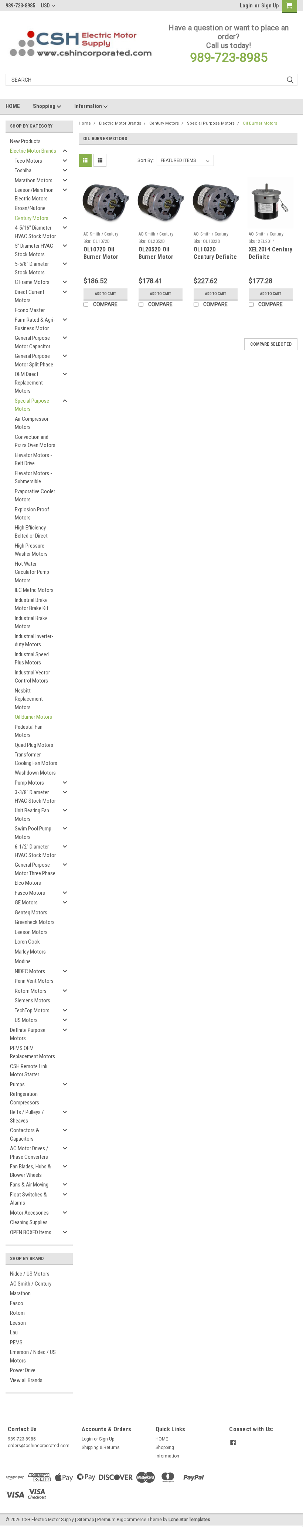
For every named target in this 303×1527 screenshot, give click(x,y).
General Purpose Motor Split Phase (34, 360)
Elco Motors (28, 883)
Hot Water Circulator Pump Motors (32, 572)
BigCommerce (131, 1519)
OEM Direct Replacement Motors (29, 382)
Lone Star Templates (189, 1519)
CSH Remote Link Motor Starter (29, 1070)
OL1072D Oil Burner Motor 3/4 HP (101, 257)
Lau (14, 1332)
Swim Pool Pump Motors (33, 832)
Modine (23, 961)
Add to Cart (105, 294)
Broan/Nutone (30, 208)
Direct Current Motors (29, 296)
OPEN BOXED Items (30, 1232)
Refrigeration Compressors (24, 1098)
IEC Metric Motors (34, 590)
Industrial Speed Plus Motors (32, 658)
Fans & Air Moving (29, 1184)
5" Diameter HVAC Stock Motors (34, 250)
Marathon (20, 1293)
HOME (13, 106)
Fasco (16, 1303)
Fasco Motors (30, 893)
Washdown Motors (35, 772)
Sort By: (145, 160)
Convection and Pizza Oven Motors (35, 441)
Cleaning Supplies (29, 1222)
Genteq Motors (31, 912)
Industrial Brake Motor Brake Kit (31, 604)
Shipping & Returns (101, 1447)
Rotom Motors (31, 991)
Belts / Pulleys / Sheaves (27, 1116)
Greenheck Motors (35, 922)
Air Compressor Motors (31, 423)
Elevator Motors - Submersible (33, 477)
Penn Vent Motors (34, 981)
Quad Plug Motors (34, 745)
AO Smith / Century (30, 1283)
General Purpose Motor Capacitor (32, 342)
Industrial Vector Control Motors (32, 676)
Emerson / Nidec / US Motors (33, 1356)
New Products (25, 141)
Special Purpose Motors (32, 405)
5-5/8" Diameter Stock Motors (32, 268)
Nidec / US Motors (30, 1273)
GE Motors (26, 902)
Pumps (17, 1084)
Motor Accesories (29, 1212)
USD (46, 6)
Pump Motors (29, 782)
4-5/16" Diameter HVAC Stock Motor (35, 232)
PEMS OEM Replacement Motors (32, 1052)
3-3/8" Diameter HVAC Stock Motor (35, 796)
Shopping (45, 106)
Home (85, 123)
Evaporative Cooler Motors (35, 495)
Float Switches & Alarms (28, 1198)
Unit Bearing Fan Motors (32, 814)
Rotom (17, 1313)
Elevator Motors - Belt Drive (33, 459)
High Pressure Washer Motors (31, 550)
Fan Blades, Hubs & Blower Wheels (30, 1170)
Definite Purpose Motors (27, 1034)
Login (246, 6)
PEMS (16, 1342)
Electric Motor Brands (33, 151)
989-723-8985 (229, 57)
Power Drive (22, 1370)
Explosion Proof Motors (32, 513)
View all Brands (26, 1380)
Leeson (18, 1323)
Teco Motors (28, 161)
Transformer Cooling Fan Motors (36, 758)
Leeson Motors (31, 932)
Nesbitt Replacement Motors (29, 699)
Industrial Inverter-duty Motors (34, 640)
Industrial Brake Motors (31, 622)
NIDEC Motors (30, 971)
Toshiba (23, 170)
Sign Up (270, 6)
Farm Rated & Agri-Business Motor (35, 324)
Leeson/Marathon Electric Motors (34, 194)
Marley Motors (30, 951)
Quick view (105, 223)
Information (88, 106)
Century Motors (31, 218)
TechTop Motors (32, 1010)
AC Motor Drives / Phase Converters (29, 1152)
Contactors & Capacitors (24, 1134)
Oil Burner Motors (33, 717)
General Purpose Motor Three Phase (35, 869)
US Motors (26, 1020)
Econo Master (30, 310)
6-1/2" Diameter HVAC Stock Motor (35, 851)
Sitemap (85, 1519)
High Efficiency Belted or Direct (31, 531)
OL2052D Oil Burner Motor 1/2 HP (156, 257)
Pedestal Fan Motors (28, 731)
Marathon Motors (33, 180)
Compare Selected (271, 344)
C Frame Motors (32, 282)
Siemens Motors (32, 1000)
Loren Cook (27, 941)
